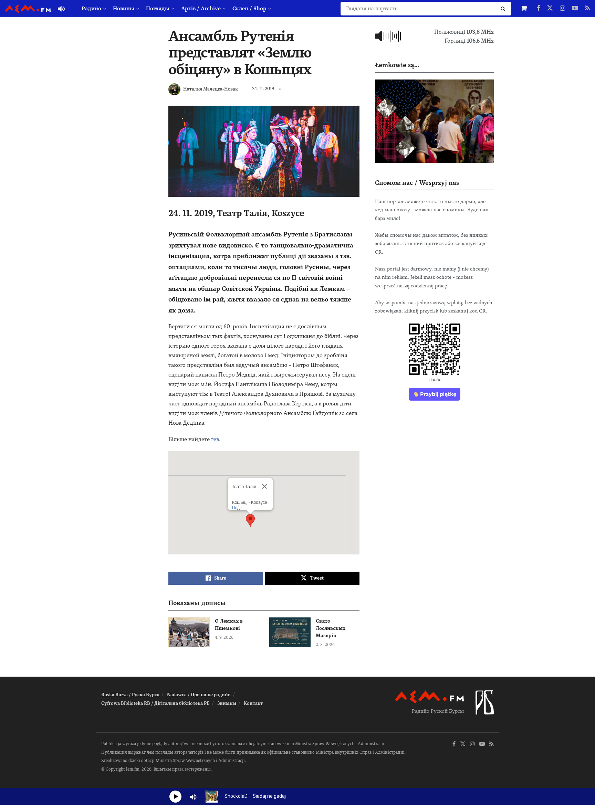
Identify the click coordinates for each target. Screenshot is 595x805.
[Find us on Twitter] (550, 8)
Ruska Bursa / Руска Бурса (130, 694)
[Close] (264, 486)
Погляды (157, 9)
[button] (250, 520)
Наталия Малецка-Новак (210, 88)
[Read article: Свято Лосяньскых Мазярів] (290, 632)
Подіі (237, 507)
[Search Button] (504, 8)
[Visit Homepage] (28, 8)
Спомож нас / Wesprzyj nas (417, 182)
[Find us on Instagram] (562, 8)
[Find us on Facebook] (538, 8)
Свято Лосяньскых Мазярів (330, 628)
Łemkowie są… (397, 64)
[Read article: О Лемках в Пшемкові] (189, 632)
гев (215, 439)
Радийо (91, 9)
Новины (123, 9)
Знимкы (226, 703)
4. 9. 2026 (224, 637)
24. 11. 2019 (263, 88)
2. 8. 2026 (325, 644)
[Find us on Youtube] (575, 8)
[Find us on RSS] (587, 8)
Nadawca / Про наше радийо (199, 694)
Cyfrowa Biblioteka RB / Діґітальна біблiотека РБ (155, 703)
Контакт (253, 703)
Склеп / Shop (249, 9)
